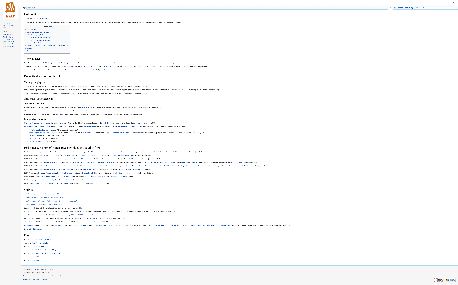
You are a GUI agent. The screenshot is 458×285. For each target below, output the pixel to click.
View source (398, 8)
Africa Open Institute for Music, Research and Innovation (208, 225)
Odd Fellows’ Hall (66, 176)
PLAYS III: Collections (39, 246)
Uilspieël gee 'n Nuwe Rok (39, 133)
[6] (80, 208)
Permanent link (8, 44)
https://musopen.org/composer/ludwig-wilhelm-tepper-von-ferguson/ (49, 201)
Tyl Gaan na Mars (36, 138)
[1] (104, 70)
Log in (454, 2)
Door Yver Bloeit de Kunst (67, 169)
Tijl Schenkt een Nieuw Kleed (118, 133)
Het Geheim (120, 173)
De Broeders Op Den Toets (123, 155)
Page (24, 8)
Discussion (31, 8)
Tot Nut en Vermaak (60, 152)
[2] (107, 86)
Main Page (35, 260)
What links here (8, 34)
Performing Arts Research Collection (162, 225)
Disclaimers (44, 279)
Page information (8, 46)
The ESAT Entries (38, 257)
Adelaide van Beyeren (119, 176)
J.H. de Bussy (92, 218)
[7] (172, 211)
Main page (6, 23)
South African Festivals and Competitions (46, 253)
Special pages (8, 39)
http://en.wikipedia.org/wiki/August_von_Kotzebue (42, 197)
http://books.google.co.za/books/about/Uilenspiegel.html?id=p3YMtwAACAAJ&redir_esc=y (58, 215)
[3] (156, 86)
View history (409, 8)
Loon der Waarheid (238, 162)
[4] (139, 90)
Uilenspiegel (107, 66)
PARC (179, 225)
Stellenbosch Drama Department (130, 126)
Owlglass (70, 66)
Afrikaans (136, 66)
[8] (99, 218)
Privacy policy (27, 279)
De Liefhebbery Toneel (91, 155)
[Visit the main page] (10, 9)
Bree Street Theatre (90, 169)
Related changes (8, 37)
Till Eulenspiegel (42, 18)
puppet (47, 126)
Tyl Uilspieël (28, 126)
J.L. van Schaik (93, 222)
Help (4, 28)
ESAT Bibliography (36, 229)
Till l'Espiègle (88, 66)
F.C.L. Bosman (29, 218)
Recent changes (8, 25)
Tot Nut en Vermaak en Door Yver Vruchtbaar (159, 162)
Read (390, 8)
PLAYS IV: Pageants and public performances (48, 250)
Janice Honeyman (60, 123)
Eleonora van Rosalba (139, 159)
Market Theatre (143, 123)
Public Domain (43, 276)
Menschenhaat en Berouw (185, 152)
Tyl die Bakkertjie (35, 141)
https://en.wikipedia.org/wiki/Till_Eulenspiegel (41, 194)
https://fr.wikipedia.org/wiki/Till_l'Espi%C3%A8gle (42, 204)
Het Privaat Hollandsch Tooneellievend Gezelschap (96, 162)
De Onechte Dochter (132, 169)
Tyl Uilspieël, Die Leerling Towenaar (42, 130)
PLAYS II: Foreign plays (40, 243)
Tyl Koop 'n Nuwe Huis (37, 135)
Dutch (117, 66)
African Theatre (97, 152)
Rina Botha (87, 133)
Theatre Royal (87, 173)
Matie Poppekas (90, 126)
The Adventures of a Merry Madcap (37, 123)
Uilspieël (127, 66)
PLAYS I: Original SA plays (41, 239)
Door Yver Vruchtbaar (78, 159)
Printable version (8, 42)
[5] (202, 133)
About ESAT (36, 279)
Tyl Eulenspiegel (66, 63)
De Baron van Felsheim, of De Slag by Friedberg (249, 166)
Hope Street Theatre (189, 162)
